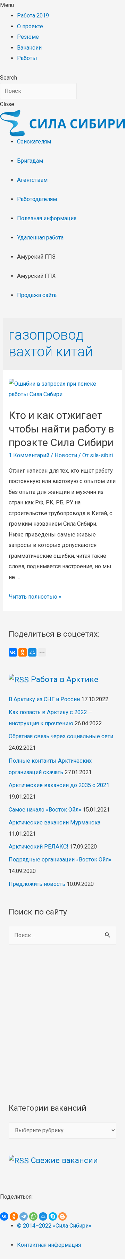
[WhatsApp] (33, 1216)
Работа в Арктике (64, 679)
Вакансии (29, 47)
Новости (66, 455)
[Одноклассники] (22, 652)
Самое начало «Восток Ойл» (45, 809)
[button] (62, 5)
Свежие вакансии (64, 1160)
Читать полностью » (35, 596)
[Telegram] (23, 1216)
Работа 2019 (33, 15)
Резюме (28, 37)
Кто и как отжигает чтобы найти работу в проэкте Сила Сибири (61, 429)
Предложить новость (37, 884)
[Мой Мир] (32, 652)
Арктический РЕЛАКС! (38, 846)
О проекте (30, 26)
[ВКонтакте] (13, 652)
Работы (27, 58)
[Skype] (53, 1216)
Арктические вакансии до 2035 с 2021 (59, 785)
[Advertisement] (62, 1023)
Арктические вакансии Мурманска (54, 822)
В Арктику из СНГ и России (44, 699)
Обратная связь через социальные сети (61, 736)
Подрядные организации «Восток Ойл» (60, 859)
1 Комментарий (29, 455)
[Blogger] (62, 1216)
